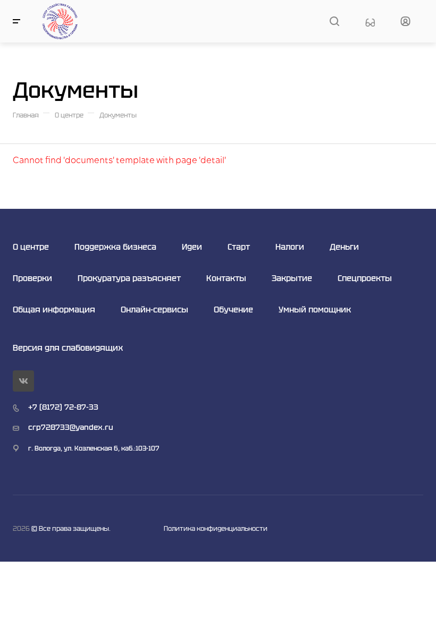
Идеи (192, 247)
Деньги (344, 247)
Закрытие (292, 278)
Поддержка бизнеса (115, 247)
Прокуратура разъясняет (129, 278)
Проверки (32, 278)
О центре (69, 115)
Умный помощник (315, 309)
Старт (239, 247)
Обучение (233, 309)
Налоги (289, 247)
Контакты (226, 278)
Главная (26, 115)
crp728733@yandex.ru (70, 427)
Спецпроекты (365, 278)
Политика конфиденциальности (215, 528)
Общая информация (54, 309)
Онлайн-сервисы (154, 309)
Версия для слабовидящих (68, 348)
